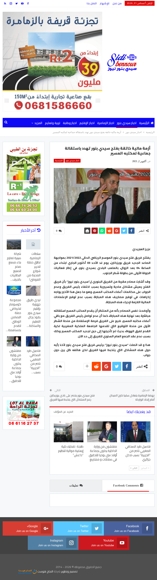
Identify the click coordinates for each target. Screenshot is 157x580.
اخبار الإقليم (87, 123)
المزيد (38, 123)
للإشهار (104, 3)
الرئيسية (144, 123)
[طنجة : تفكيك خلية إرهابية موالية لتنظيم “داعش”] (69, 431)
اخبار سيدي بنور (127, 123)
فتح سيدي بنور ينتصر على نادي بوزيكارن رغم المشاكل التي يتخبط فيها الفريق (72, 397)
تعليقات (73, 485)
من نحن (117, 3)
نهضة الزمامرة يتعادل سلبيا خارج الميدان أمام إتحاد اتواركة (132, 397)
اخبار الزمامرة (105, 123)
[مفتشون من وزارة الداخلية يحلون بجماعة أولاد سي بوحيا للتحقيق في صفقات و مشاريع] (102, 431)
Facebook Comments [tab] (126, 485)
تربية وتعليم (52, 123)
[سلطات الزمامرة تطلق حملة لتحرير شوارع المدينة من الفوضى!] (33, 244)
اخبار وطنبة (70, 123)
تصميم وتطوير (69, 571)
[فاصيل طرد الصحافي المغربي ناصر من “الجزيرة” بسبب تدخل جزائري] (135, 431)
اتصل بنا (92, 3)
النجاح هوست (45, 571)
